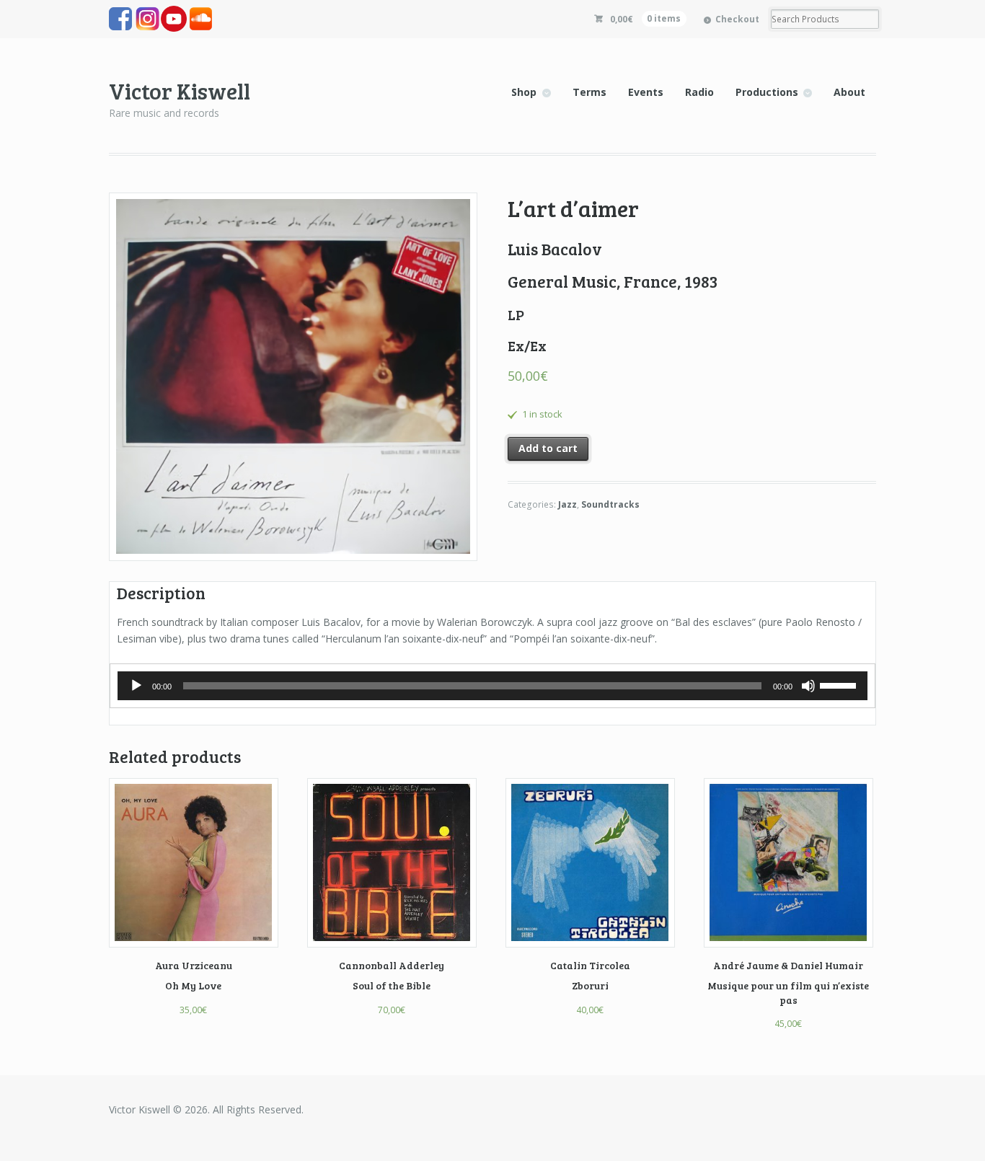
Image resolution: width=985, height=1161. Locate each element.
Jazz (567, 504)
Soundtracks (610, 504)
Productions (767, 92)
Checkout (737, 19)
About (849, 92)
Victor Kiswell (179, 90)
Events (645, 92)
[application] (492, 685)
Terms (589, 92)
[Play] (136, 686)
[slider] (840, 684)
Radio (699, 92)
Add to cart (548, 448)
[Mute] (808, 686)
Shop (523, 92)
